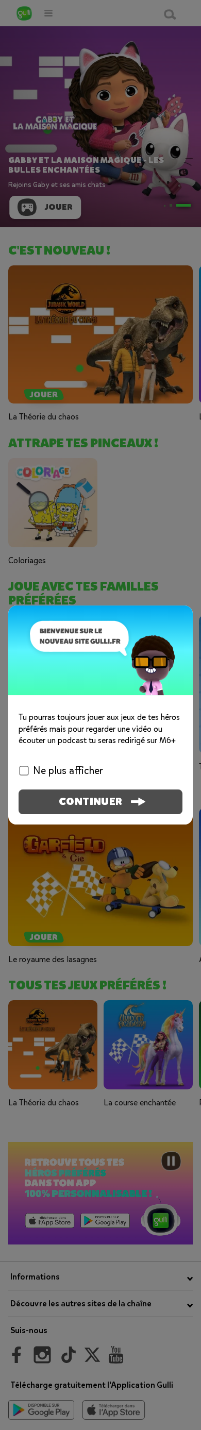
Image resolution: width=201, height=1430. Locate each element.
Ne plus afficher (68, 771)
